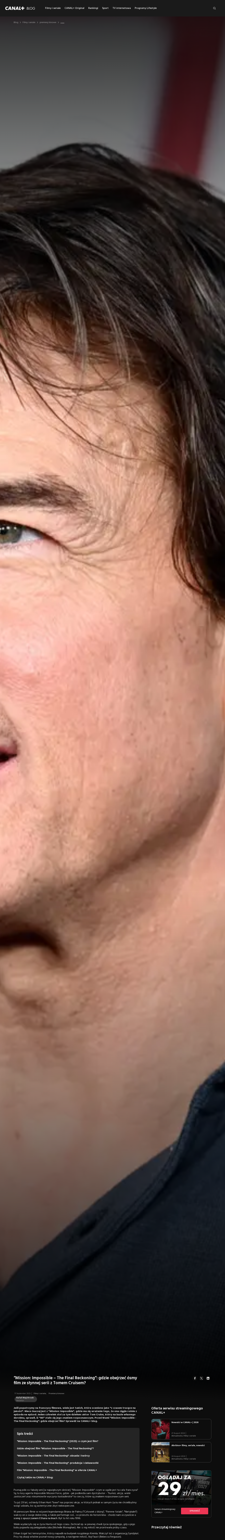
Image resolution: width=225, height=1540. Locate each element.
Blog (16, 22)
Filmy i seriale (53, 8)
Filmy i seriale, (40, 1393)
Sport (105, 8)
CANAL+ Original (74, 8)
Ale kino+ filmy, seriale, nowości (188, 1445)
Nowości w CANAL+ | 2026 (184, 1422)
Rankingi (93, 8)
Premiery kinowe (56, 1393)
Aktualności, (177, 1436)
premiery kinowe (48, 22)
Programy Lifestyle (146, 8)
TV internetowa (121, 8)
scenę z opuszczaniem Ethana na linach (35, 1518)
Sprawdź (195, 1511)
